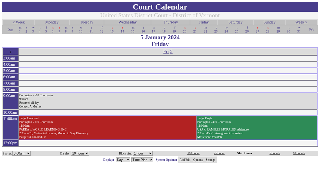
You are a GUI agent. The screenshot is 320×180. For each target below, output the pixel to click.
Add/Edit (185, 160)
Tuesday (86, 22)
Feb (311, 29)
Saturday (235, 22)
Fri (166, 51)
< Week (18, 22)
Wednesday (127, 22)
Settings (210, 160)
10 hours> (299, 153)
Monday (51, 22)
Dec (10, 30)
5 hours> (275, 153)
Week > (301, 22)
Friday (203, 22)
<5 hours (219, 153)
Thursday (170, 22)
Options (198, 160)
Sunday (270, 22)
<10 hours (193, 153)
